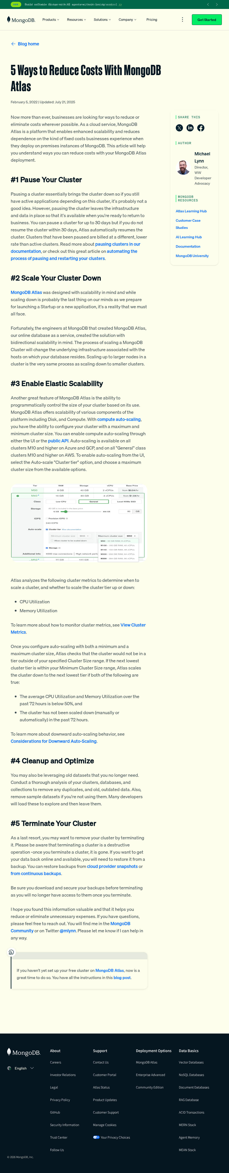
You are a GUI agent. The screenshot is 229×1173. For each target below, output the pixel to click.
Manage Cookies (104, 1124)
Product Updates (105, 1099)
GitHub (55, 1112)
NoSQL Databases (191, 1074)
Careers (55, 1062)
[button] (25, 1068)
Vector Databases (191, 1062)
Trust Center (58, 1137)
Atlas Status (101, 1087)
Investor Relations (63, 1074)
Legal (54, 1087)
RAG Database (189, 1099)
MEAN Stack (187, 1150)
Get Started (206, 20)
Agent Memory (189, 1137)
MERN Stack (187, 1124)
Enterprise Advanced (150, 1074)
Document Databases (194, 1087)
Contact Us (100, 1062)
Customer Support (106, 1112)
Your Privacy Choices (115, 1137)
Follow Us (57, 1150)
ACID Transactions (191, 1112)
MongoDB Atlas (146, 1062)
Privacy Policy (60, 1099)
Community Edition (149, 1087)
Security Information (64, 1124)
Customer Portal (104, 1074)
